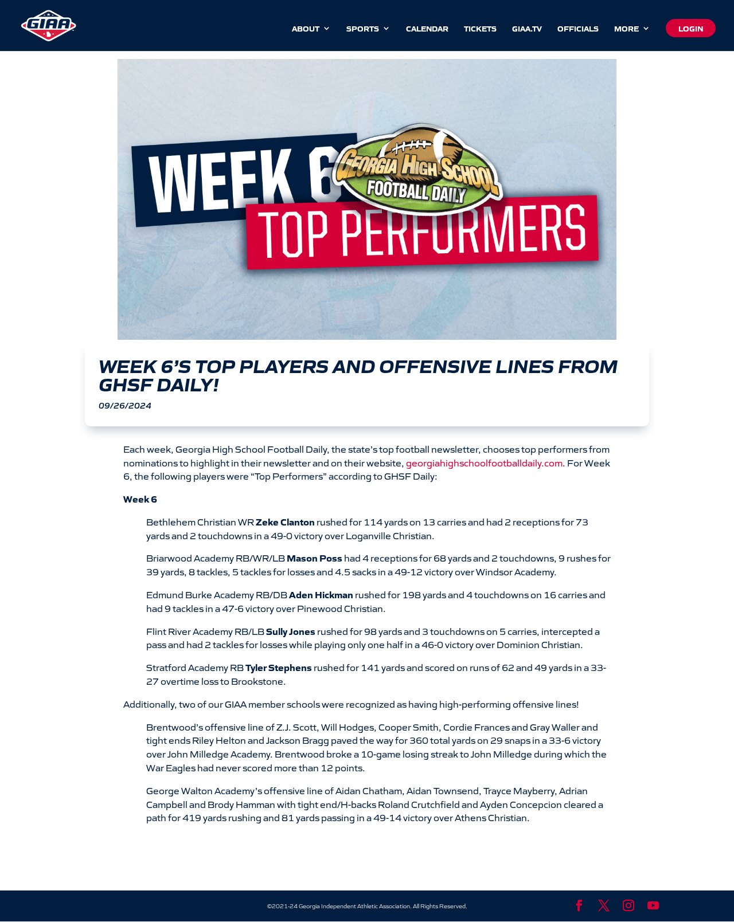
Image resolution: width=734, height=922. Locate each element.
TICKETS (480, 28)
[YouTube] (653, 906)
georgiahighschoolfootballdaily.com (484, 462)
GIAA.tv (527, 28)
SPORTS (362, 28)
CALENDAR (427, 28)
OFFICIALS (578, 28)
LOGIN (690, 28)
